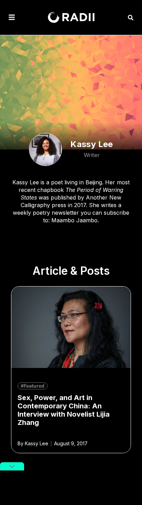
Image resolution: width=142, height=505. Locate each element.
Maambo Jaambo (74, 220)
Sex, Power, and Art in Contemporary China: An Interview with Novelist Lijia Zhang (64, 410)
